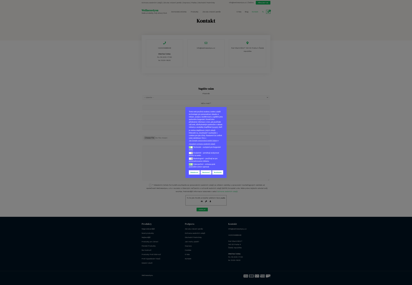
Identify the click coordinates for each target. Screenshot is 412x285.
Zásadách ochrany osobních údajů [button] (202, 144)
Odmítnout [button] (194, 172)
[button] (191, 147)
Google (214, 127)
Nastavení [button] (206, 172)
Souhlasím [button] (218, 172)
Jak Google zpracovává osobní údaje (203, 141)
